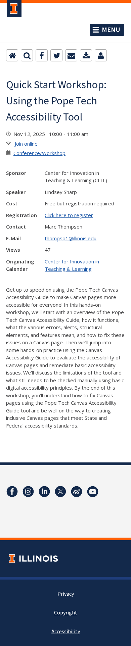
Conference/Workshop (39, 153)
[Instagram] (28, 491)
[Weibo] (76, 491)
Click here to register (69, 215)
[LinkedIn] (44, 491)
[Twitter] (56, 55)
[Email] (71, 55)
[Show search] (27, 55)
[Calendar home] (12, 55)
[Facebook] (42, 55)
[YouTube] (92, 491)
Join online (25, 143)
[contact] (101, 55)
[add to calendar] (86, 55)
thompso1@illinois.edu (70, 238)
